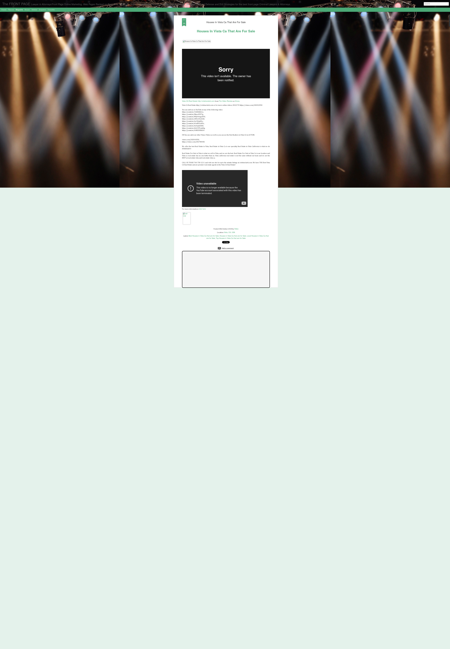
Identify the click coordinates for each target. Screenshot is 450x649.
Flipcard (11, 9)
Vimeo (237, 101)
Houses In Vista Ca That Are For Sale (226, 22)
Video (236, 229)
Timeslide (51, 9)
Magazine (19, 9)
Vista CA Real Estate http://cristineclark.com (198, 101)
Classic (3, 9)
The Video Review (225, 101)
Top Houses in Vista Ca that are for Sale (231, 238)
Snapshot (42, 9)
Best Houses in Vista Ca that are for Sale (204, 236)
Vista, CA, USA (229, 232)
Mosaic (27, 9)
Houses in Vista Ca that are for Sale (233, 236)
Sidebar (34, 9)
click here (202, 209)
